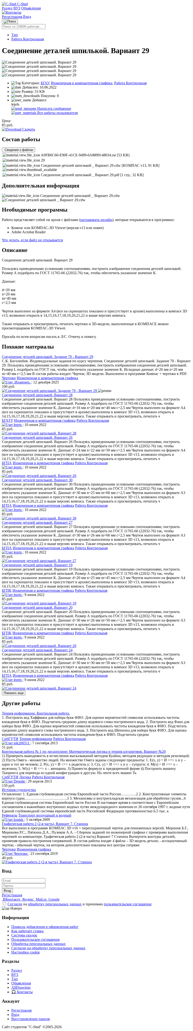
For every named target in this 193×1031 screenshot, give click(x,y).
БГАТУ (7, 420)
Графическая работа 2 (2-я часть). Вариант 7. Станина (45, 824)
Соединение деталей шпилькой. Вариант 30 (37, 480)
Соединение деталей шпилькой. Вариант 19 (37, 565)
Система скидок (24, 935)
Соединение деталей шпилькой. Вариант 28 (37, 395)
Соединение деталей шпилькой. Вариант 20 (37, 607)
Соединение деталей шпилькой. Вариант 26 (37, 437)
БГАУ (45, 83)
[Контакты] (11, 12)
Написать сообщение (53, 109)
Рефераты (9, 815)
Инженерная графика (34, 849)
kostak (18, 820)
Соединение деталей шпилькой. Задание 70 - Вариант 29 (47, 357)
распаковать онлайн (96, 220)
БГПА (7, 463)
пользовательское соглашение (128, 904)
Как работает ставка (27, 931)
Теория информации (35, 739)
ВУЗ (16, 8)
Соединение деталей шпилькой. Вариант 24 (37, 650)
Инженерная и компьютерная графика (81, 83)
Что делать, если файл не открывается (32, 240)
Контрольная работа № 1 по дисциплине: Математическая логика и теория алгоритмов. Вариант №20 (84, 752)
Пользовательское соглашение (35, 939)
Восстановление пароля (30, 1019)
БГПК (7, 590)
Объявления (31, 8)
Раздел (7, 8)
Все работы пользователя (57, 113)
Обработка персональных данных (38, 944)
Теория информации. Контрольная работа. (36, 713)
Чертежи (9, 378)
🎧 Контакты (22, 992)
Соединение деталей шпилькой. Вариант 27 (37, 522)
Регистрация (12, 17)
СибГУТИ (10, 739)
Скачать (28, 129)
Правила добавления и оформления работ (44, 927)
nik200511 (21, 743)
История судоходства (19, 790)
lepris (18, 425)
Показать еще (14, 693)
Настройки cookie (25, 952)
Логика (25, 777)
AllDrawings (21, 987)
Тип (14, 35)
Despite (19, 781)
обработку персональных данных (55, 904)
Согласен (15, 904)
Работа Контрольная (27, 39)
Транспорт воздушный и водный (44, 815)
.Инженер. (22, 382)
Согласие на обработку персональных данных (48, 948)
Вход (27, 17)
